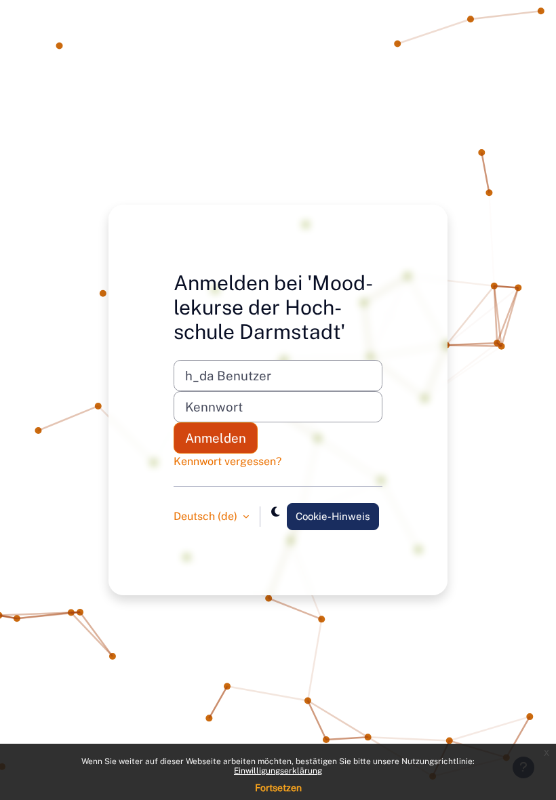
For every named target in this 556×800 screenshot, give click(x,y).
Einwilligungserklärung (278, 771)
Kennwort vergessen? (227, 461)
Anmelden (215, 438)
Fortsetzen (278, 787)
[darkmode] (275, 512)
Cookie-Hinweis (333, 516)
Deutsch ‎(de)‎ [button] (207, 516)
